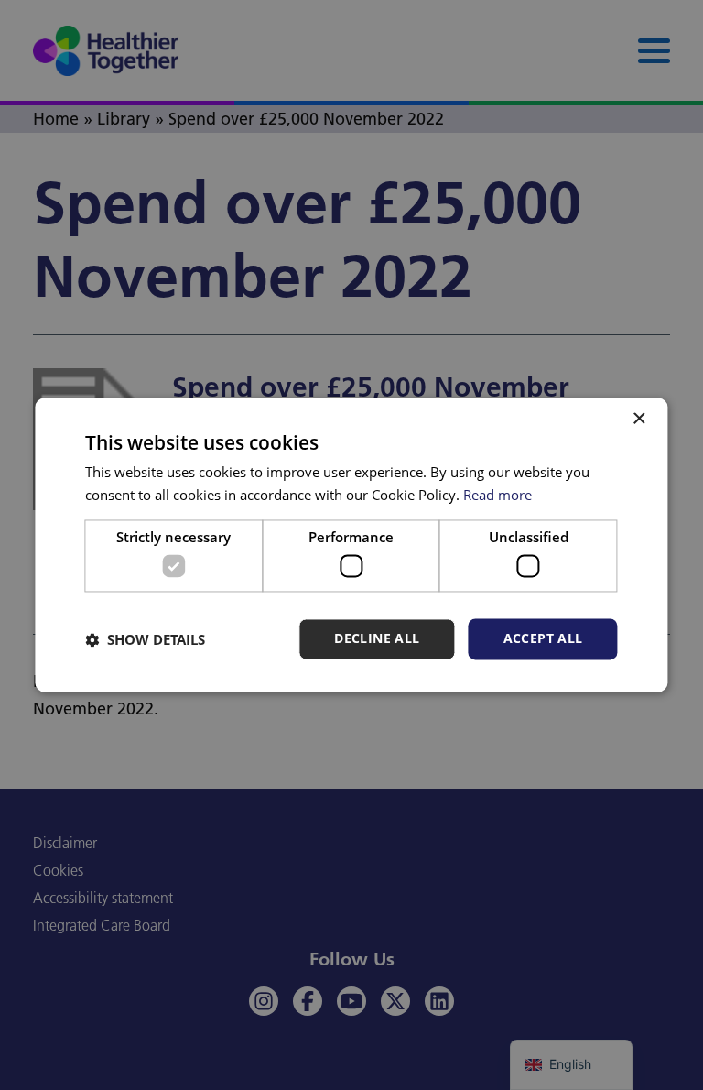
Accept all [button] (543, 639)
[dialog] (351, 545)
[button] (145, 639)
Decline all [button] (376, 639)
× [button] (638, 419)
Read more (497, 495)
